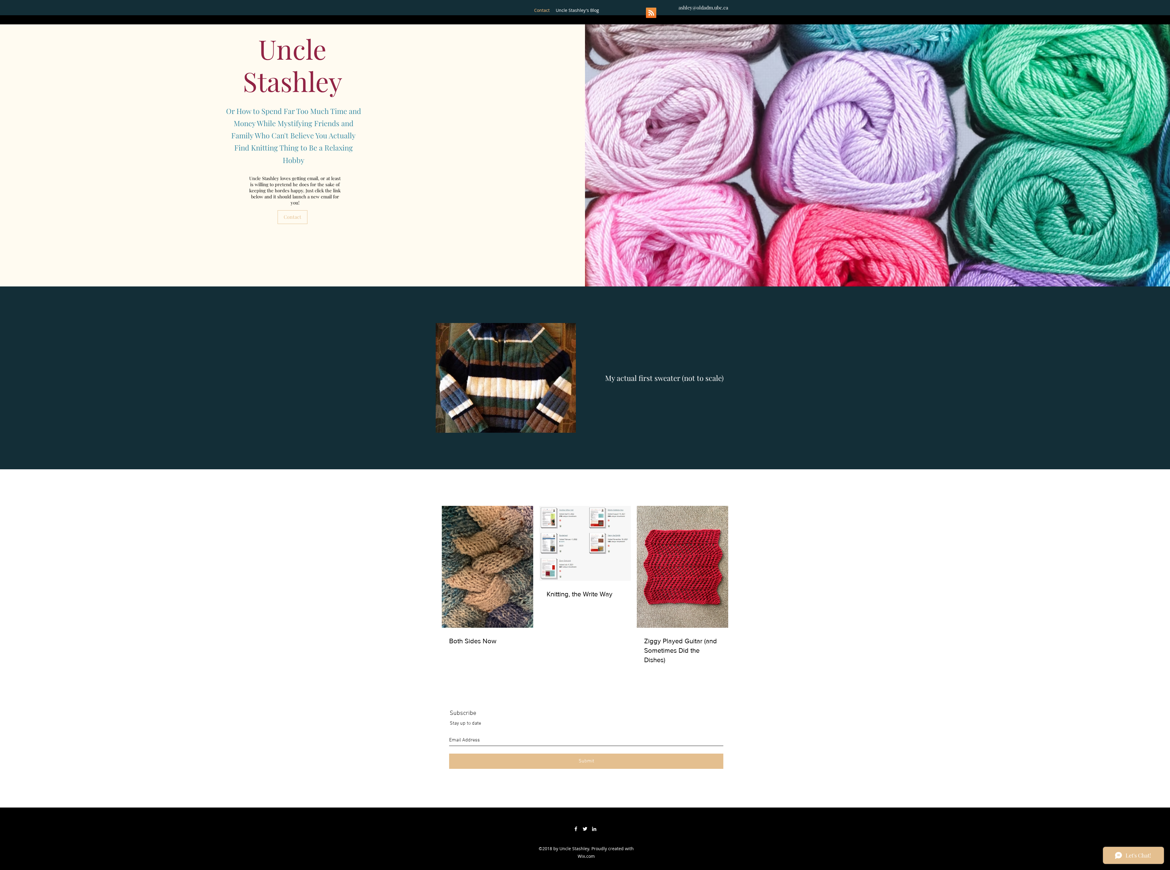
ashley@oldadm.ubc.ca (703, 7)
